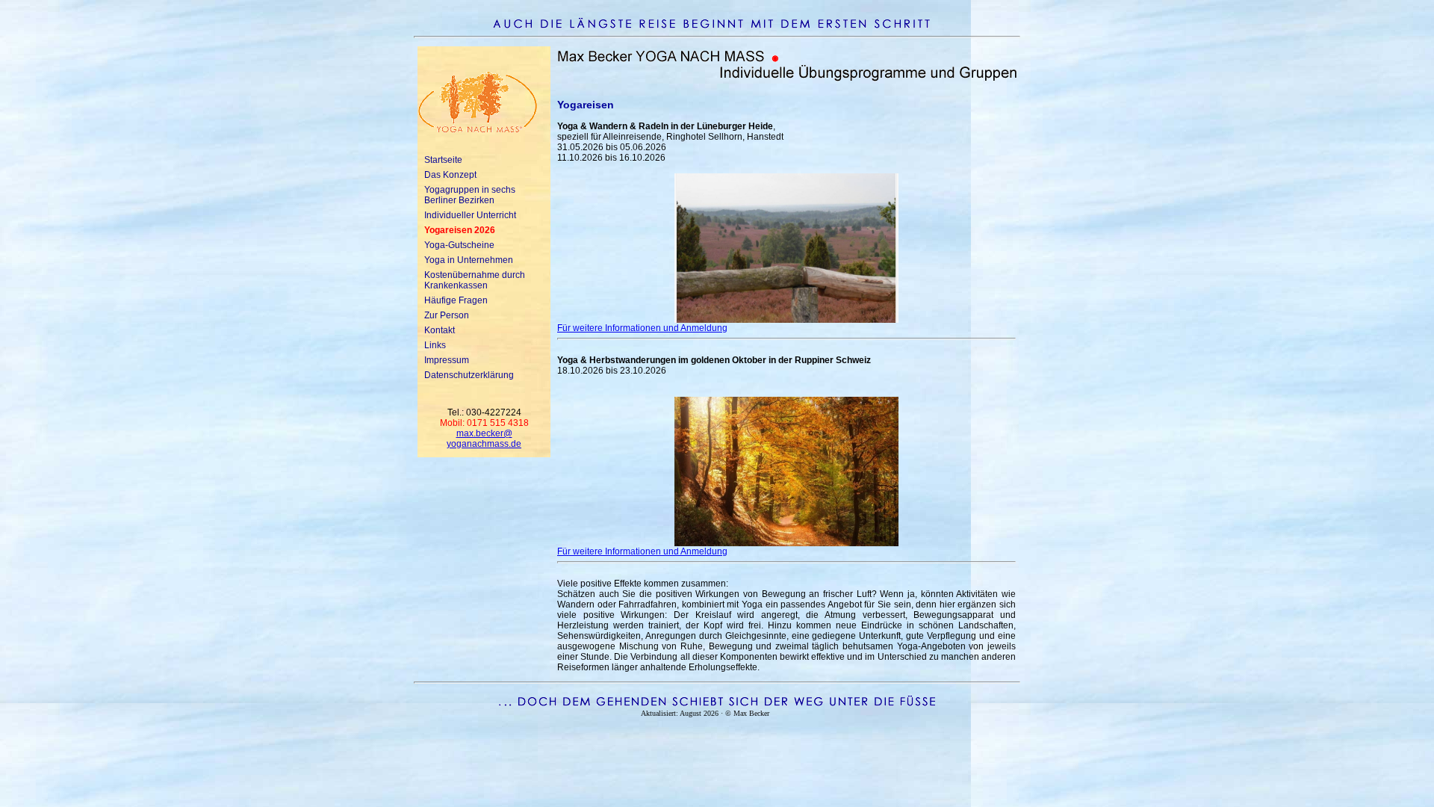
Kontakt (439, 330)
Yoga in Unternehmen (468, 260)
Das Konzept (450, 175)
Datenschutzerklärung (469, 375)
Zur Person (446, 315)
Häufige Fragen (456, 300)
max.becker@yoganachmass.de (484, 438)
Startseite (443, 160)
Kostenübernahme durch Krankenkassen (474, 280)
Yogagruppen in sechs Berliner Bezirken (469, 195)
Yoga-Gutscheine (459, 245)
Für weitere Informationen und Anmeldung (642, 328)
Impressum (446, 360)
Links (435, 345)
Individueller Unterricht (470, 215)
